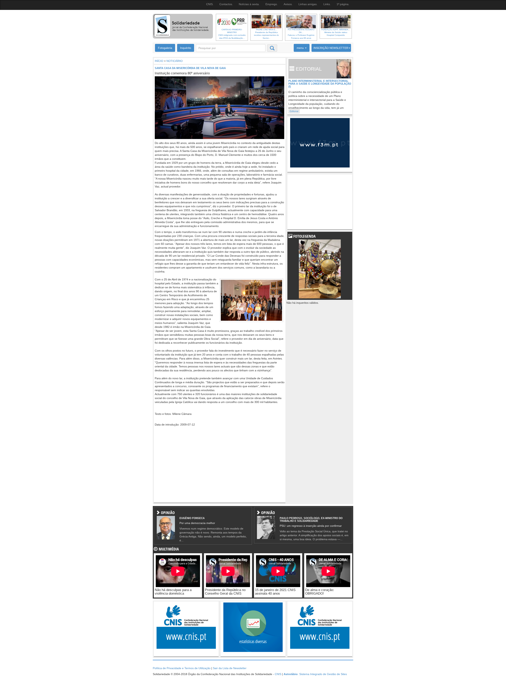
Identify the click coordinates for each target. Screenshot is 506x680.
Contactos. (226, 4)
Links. (327, 4)
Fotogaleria (165, 47)
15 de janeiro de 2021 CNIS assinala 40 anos (275, 592)
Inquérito (185, 47)
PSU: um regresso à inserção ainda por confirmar (311, 525)
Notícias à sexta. (249, 4)
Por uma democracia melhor (197, 523)
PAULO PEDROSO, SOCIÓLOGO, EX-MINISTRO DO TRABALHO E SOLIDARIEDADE (311, 519)
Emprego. (271, 4)
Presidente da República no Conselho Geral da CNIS (225, 592)
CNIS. (209, 4)
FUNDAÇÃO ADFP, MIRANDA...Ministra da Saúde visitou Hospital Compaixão (335, 32)
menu (301, 47)
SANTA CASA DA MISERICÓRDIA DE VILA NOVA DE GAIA (190, 68)
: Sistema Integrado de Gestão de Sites (315, 674)
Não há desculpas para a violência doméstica (173, 592)
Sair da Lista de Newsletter (229, 668)
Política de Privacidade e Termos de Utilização (182, 668)
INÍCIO (159, 60)
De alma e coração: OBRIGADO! (319, 592)
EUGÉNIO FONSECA (192, 518)
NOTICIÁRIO (174, 60)
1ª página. (343, 4)
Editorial (294, 111)
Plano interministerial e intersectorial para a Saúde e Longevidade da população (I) (319, 83)
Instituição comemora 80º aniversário (182, 73)
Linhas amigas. (307, 4)
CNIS (278, 674)
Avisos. (288, 4)
